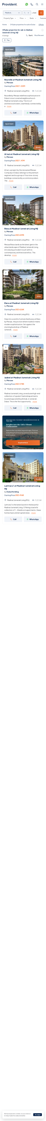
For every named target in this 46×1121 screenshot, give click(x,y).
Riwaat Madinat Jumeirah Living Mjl (21, 228)
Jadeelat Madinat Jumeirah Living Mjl (22, 377)
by (8, 82)
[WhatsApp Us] (26, 4)
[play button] (5, 272)
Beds (32, 18)
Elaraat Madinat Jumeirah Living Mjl (21, 303)
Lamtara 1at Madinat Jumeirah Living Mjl (22, 487)
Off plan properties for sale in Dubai (22, 25)
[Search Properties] (37, 4)
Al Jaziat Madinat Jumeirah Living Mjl (21, 154)
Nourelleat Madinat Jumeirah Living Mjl (23, 79)
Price (21, 18)
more (9, 106)
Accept (38, 1115)
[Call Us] (31, 4)
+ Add (34, 13)
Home (4, 25)
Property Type (8, 18)
